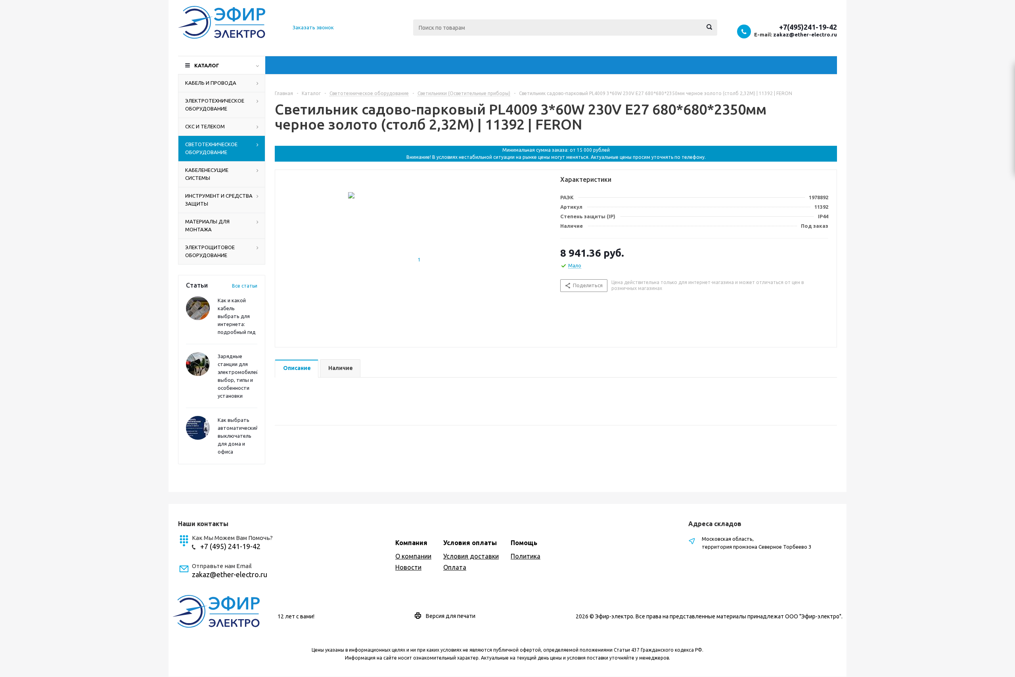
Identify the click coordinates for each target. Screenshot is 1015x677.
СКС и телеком (205, 126)
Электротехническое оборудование (214, 104)
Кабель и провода (210, 83)
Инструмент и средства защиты (219, 199)
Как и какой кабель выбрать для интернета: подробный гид (237, 316)
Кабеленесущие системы (206, 174)
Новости (408, 567)
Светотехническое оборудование (211, 148)
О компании (413, 556)
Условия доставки (471, 556)
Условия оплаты (470, 542)
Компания (411, 542)
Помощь (524, 542)
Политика (525, 556)
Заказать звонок (313, 27)
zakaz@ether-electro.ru (805, 34)
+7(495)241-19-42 (808, 27)
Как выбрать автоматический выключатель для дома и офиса (238, 435)
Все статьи (244, 285)
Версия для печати (450, 616)
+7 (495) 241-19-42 (230, 546)
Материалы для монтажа (207, 225)
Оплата (454, 567)
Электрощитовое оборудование (210, 251)
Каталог (206, 65)
